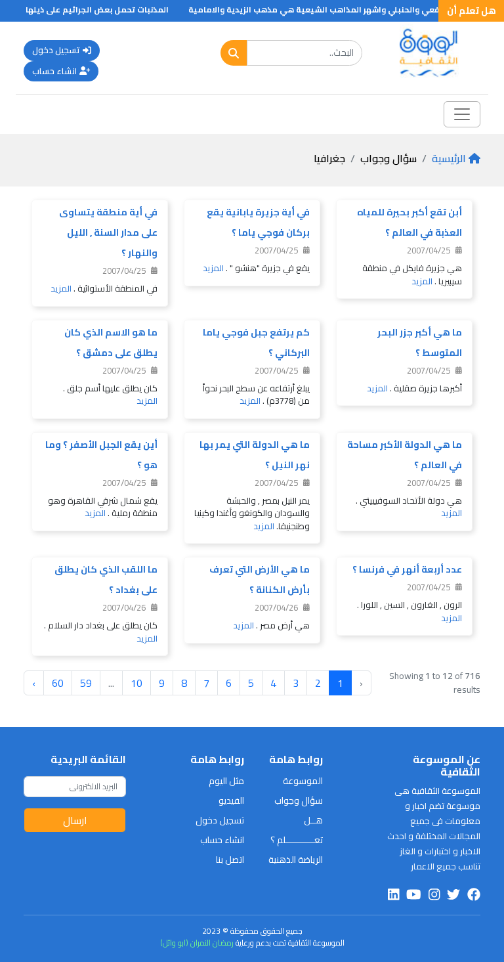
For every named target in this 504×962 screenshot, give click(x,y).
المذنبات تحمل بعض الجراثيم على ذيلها (106, 9)
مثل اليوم (226, 780)
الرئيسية (449, 158)
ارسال (75, 820)
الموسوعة (303, 780)
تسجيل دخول (56, 50)
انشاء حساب (54, 71)
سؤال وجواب (298, 800)
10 (136, 683)
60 (58, 683)
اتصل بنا (230, 859)
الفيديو (231, 800)
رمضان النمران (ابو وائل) (197, 942)
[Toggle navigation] (462, 114)
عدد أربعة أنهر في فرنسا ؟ (407, 569)
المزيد (421, 281)
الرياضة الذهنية (295, 859)
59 (86, 683)
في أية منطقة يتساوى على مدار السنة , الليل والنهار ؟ (108, 232)
